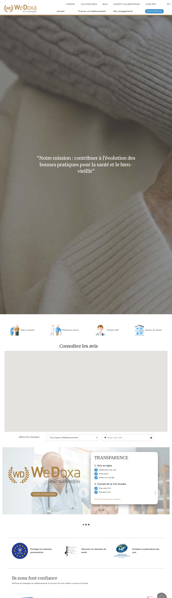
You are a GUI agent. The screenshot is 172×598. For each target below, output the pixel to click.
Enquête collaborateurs (127, 4)
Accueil (60, 11)
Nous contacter (154, 11)
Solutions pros (89, 4)
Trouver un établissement (92, 11)
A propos (70, 4)
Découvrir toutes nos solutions (107, 499)
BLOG (105, 4)
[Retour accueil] (20, 9)
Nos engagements (123, 11)
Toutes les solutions (44, 494)
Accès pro (151, 4)
